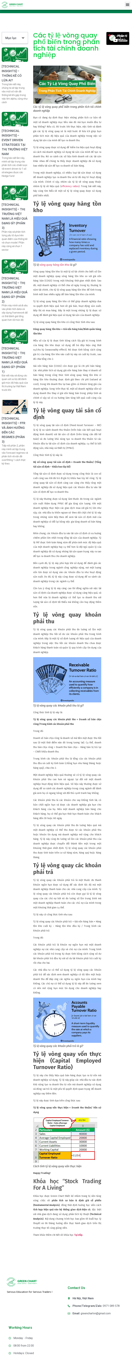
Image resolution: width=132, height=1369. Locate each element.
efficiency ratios (70, 186)
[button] (127, 4)
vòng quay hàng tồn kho (54, 264)
